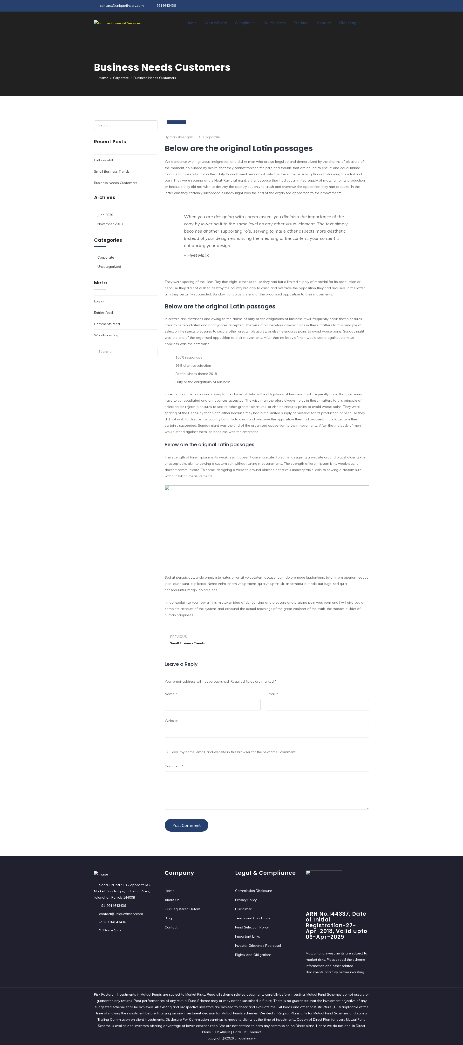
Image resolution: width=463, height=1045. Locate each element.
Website (171, 720)
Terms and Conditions (252, 918)
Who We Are (215, 22)
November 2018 (110, 224)
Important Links (247, 936)
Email (272, 694)
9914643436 (166, 5)
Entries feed (103, 312)
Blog (168, 918)
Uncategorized (109, 266)
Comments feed (107, 324)
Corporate (211, 137)
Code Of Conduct (247, 1032)
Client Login (349, 22)
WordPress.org (106, 335)
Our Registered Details (182, 909)
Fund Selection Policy (252, 927)
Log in (99, 301)
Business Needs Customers (115, 183)
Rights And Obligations (253, 955)
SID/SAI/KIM (221, 1032)
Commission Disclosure (253, 890)
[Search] (151, 125)
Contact (324, 22)
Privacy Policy (246, 900)
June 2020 (105, 215)
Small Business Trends (111, 171)
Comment (174, 766)
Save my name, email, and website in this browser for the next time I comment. (233, 752)
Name (171, 694)
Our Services (274, 22)
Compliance (245, 22)
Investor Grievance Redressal (258, 945)
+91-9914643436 (112, 905)
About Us (172, 900)
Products (301, 22)
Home (191, 22)
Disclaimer (243, 909)
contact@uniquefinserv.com (122, 5)
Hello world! (103, 160)
